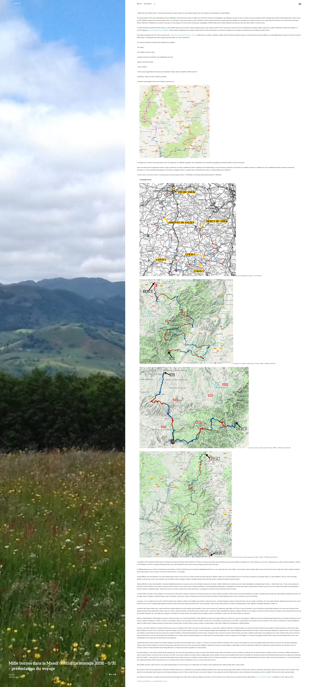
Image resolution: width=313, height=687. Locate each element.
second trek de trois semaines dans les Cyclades (183, 35)
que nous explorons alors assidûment (158, 30)
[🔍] (154, 4)
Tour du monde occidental (264, 677)
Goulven (12, 675)
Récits (139, 4)
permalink (164, 681)
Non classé (152, 681)
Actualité (147, 4)
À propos (17, 3)
